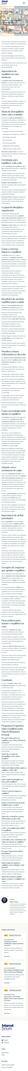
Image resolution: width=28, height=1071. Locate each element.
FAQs (3, 1055)
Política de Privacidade (8, 1064)
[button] (23, 3)
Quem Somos (5, 1052)
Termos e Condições (7, 1067)
